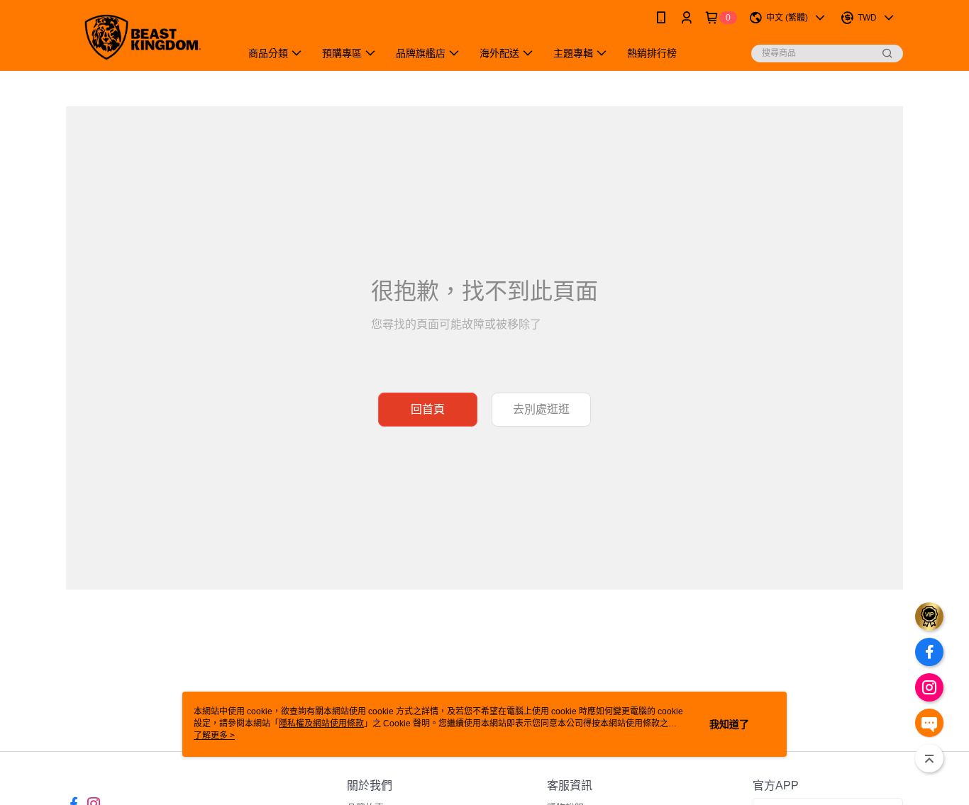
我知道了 (729, 724)
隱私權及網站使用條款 (321, 723)
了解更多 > (214, 736)
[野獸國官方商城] (144, 37)
